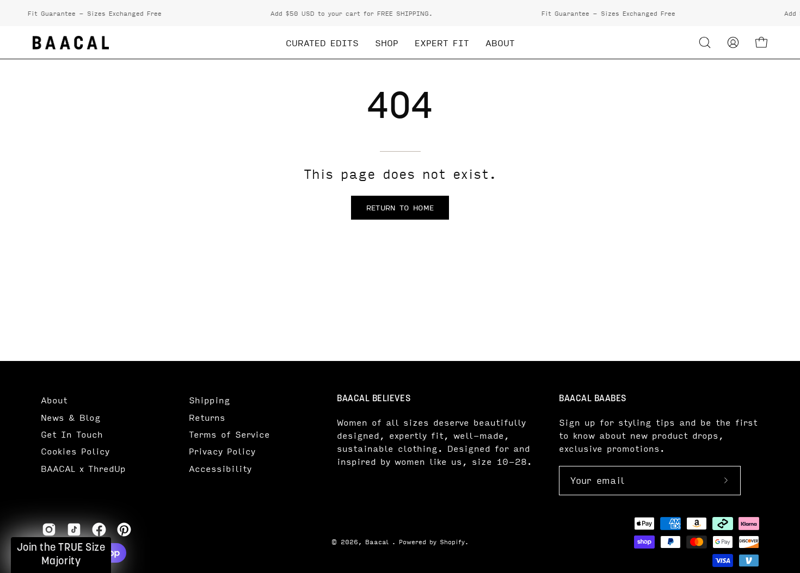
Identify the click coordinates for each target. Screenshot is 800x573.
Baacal (378, 541)
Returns (207, 417)
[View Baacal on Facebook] (99, 529)
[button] (704, 42)
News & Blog (71, 417)
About (54, 400)
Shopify (452, 541)
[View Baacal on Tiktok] (74, 529)
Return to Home (400, 207)
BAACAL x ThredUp (83, 468)
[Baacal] (71, 42)
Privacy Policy (222, 451)
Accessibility (220, 468)
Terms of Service (229, 434)
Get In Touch (72, 434)
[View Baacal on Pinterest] (124, 529)
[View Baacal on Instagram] (49, 529)
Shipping (209, 400)
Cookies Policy (75, 451)
